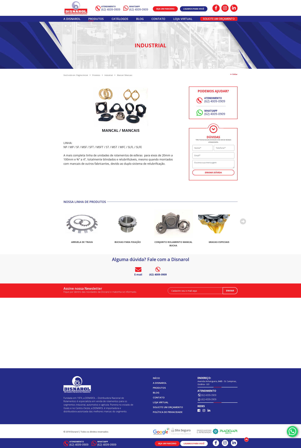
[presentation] (243, 221)
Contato (158, 19)
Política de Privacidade (167, 412)
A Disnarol (71, 19)
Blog (140, 19)
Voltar (235, 74)
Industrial (109, 75)
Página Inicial (82, 75)
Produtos (96, 19)
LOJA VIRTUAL (182, 19)
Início (156, 378)
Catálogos (120, 19)
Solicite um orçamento (219, 19)
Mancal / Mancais (124, 75)
